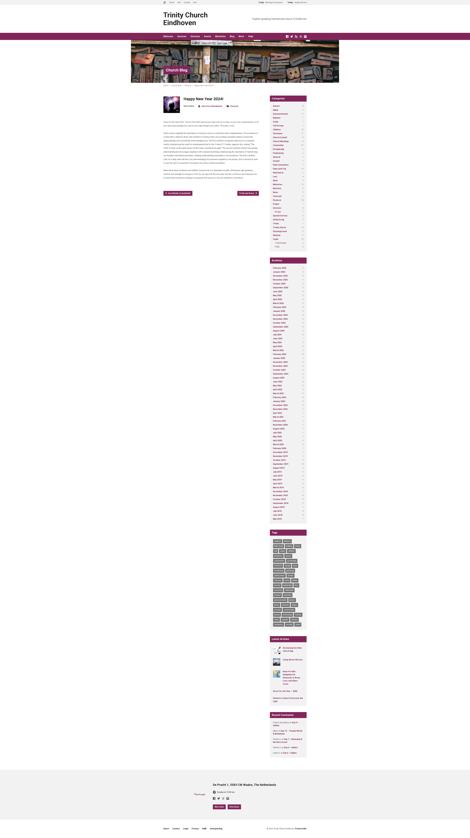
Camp (275, 122)
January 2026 (279, 272)
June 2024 (277, 338)
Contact (187, 2)
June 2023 (277, 382)
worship (289, 624)
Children (277, 129)
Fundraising (278, 153)
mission (277, 595)
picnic (276, 605)
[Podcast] (301, 36)
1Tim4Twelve (280, 243)
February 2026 (279, 268)
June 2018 (277, 515)
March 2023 (278, 393)
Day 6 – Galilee (291, 747)
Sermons (195, 36)
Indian (294, 580)
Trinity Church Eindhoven (185, 19)
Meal (275, 180)
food (295, 566)
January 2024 (279, 358)
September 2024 (280, 327)
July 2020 (277, 432)
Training (298, 615)
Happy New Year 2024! (203, 85)
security (277, 610)
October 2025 (279, 284)
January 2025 (279, 311)
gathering (290, 570)
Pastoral (187, 85)
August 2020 (278, 429)
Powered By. (301, 828)
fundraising (278, 570)
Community (278, 145)
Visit (179, 2)
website (285, 619)
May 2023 (277, 385)
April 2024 (277, 346)
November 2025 (280, 280)
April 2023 (277, 389)
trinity (276, 619)
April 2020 (277, 440)
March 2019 (278, 487)
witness (294, 619)
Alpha (275, 110)
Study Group (278, 219)
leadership (287, 585)
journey (277, 585)
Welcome (168, 36)
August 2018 (278, 507)
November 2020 (280, 425)
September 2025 (280, 287)
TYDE (277, 247)
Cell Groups (278, 125)
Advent (276, 106)
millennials (289, 590)
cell (275, 551)
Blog (232, 36)
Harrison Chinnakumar (212, 106)
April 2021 (277, 413)
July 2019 (277, 472)
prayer (294, 605)
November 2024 (280, 319)
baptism (287, 541)
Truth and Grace (247, 193)
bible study (278, 546)
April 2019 (277, 483)
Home (171, 2)
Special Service (280, 216)
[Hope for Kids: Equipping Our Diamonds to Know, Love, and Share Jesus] (276, 676)
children (291, 551)
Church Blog (176, 70)
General (276, 157)
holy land (277, 580)
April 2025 (277, 299)
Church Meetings (281, 141)
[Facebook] (287, 36)
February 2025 (279, 307)
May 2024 (277, 342)
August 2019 (278, 468)
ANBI (204, 828)
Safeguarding (216, 828)
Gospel (276, 161)
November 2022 (280, 409)
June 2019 (277, 476)
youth (298, 624)
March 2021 (278, 417)
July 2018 (277, 511)
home (287, 580)
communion (279, 561)
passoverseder (280, 600)
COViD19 (278, 566)
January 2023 (279, 401)
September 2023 (280, 374)
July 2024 (277, 334)
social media (289, 610)
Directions (234, 807)
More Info (219, 807)
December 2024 (280, 315)
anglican (277, 541)
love (296, 585)
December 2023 (280, 362)
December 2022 (280, 405)
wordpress (278, 624)
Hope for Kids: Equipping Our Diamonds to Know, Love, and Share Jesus (291, 677)
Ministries (220, 36)
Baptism (276, 118)
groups (290, 575)
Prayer (276, 204)
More (241, 36)
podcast (285, 605)
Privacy (195, 828)
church (288, 556)
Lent (275, 176)
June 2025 (277, 291)
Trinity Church (279, 227)
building (289, 546)
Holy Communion (280, 165)
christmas (278, 556)
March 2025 (278, 303)
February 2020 (279, 448)
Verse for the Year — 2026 (285, 691)
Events (207, 36)
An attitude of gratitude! (179, 193)
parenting (287, 595)
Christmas (277, 133)
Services (181, 36)
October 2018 (279, 499)
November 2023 (280, 366)
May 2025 (277, 295)
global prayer (279, 575)
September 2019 (280, 464)
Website (277, 235)
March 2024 (278, 350)
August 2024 (278, 331)
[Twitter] (291, 36)
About (166, 828)
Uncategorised (280, 231)
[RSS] (296, 36)
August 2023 (278, 378)
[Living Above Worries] (276, 664)
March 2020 (278, 444)
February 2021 (279, 421)
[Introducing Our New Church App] (276, 652)
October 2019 (279, 460)
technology (287, 615)
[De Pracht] (199, 794)
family (287, 566)
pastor (292, 600)
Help (250, 36)
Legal (185, 828)
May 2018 (277, 519)
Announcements (280, 114)
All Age (278, 212)
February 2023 (279, 397)
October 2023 (279, 370)
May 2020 (277, 436)
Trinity (276, 223)
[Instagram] (305, 36)
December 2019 (280, 452)
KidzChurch (278, 173)
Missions (277, 188)
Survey (277, 615)
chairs (282, 551)
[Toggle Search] (164, 3)
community (291, 561)
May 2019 (277, 480)
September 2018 (280, 503)
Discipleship (278, 149)
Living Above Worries (293, 660)
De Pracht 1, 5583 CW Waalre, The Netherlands (244, 785)
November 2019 (280, 456)
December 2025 (280, 276)
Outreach (277, 196)
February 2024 (279, 354)
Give (195, 2)
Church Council (280, 137)
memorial (278, 590)
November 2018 (280, 495)
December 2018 (280, 491)
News (275, 192)
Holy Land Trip (279, 169)
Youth (275, 239)
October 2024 (279, 323)
